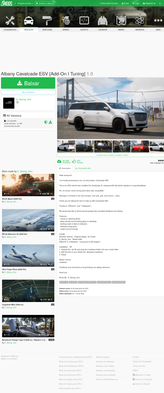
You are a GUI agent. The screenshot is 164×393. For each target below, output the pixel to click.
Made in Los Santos (9, 358)
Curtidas (80, 162)
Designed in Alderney (9, 356)
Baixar (31, 83)
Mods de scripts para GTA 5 (70, 375)
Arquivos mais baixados (105, 370)
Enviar (126, 3)
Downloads (66, 162)
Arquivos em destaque (105, 361)
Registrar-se (150, 3)
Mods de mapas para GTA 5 (70, 384)
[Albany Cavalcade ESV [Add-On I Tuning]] (66, 146)
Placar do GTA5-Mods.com (107, 379)
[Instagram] (17, 102)
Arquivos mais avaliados (106, 375)
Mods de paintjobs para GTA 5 (71, 366)
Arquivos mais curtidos (105, 366)
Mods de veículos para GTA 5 (71, 361)
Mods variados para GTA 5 (70, 388)
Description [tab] (66, 168)
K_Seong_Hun (23, 99)
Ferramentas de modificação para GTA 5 (75, 357)
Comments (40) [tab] (84, 168)
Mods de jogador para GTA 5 (71, 379)
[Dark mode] (160, 3)
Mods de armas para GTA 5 (70, 370)
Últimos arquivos (102, 357)
